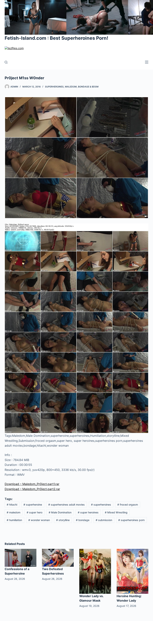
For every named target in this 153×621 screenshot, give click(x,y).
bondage (82, 520)
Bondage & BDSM (88, 86)
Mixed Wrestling (116, 512)
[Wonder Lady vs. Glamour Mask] (95, 571)
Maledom (71, 86)
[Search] (6, 62)
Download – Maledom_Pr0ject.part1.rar (32, 484)
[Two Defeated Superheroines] (58, 557)
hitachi (12, 504)
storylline (63, 520)
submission (104, 520)
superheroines (101, 504)
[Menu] (146, 62)
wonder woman (39, 520)
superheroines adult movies (66, 504)
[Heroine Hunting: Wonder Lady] (132, 571)
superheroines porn (131, 520)
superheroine (33, 504)
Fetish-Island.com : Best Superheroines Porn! (56, 38)
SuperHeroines (54, 86)
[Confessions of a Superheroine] (20, 557)
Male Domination (60, 512)
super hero (34, 512)
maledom (13, 512)
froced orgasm (127, 504)
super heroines (88, 512)
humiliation (14, 520)
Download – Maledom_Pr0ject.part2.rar (32, 489)
